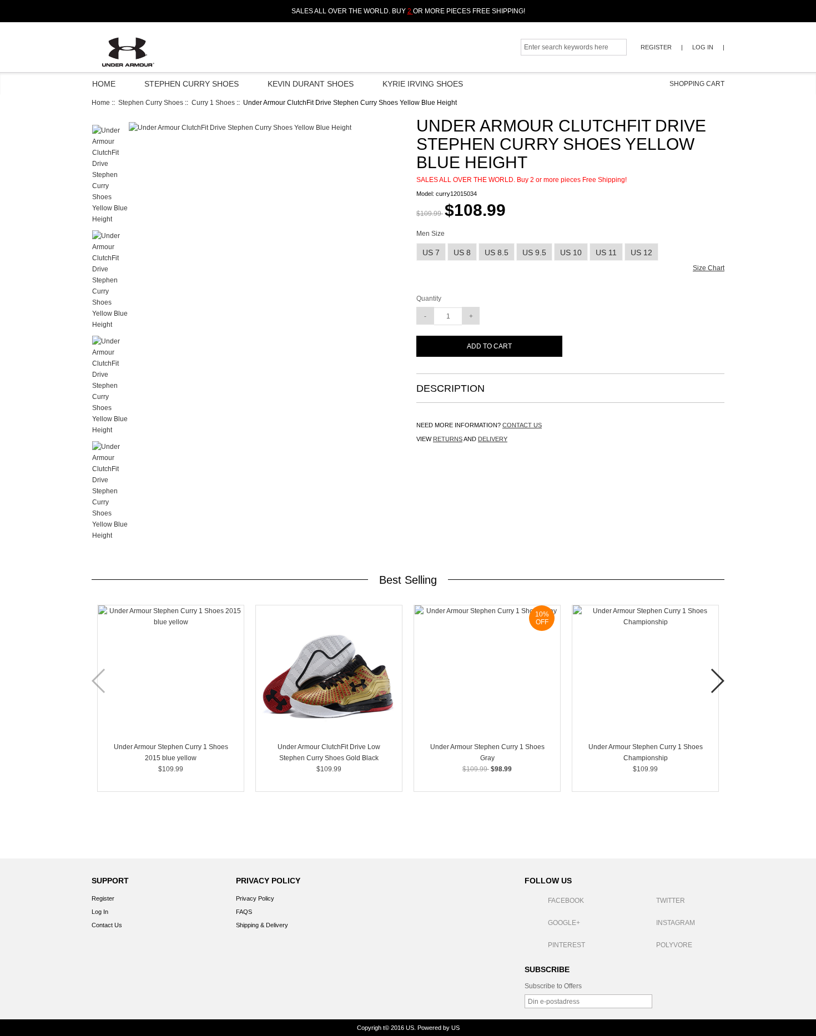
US (410, 1027)
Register (656, 47)
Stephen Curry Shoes (191, 83)
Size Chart (708, 268)
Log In (702, 47)
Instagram (675, 923)
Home (103, 83)
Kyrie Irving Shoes (422, 83)
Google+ (564, 923)
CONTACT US (522, 425)
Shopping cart (690, 84)
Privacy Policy (255, 898)
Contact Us (107, 925)
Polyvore (674, 945)
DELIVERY (492, 439)
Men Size (430, 233)
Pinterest (566, 945)
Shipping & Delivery (262, 925)
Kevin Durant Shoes (311, 83)
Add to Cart (489, 346)
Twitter (670, 900)
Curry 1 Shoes (213, 103)
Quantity (428, 298)
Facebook (566, 900)
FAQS (244, 911)
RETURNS (447, 439)
